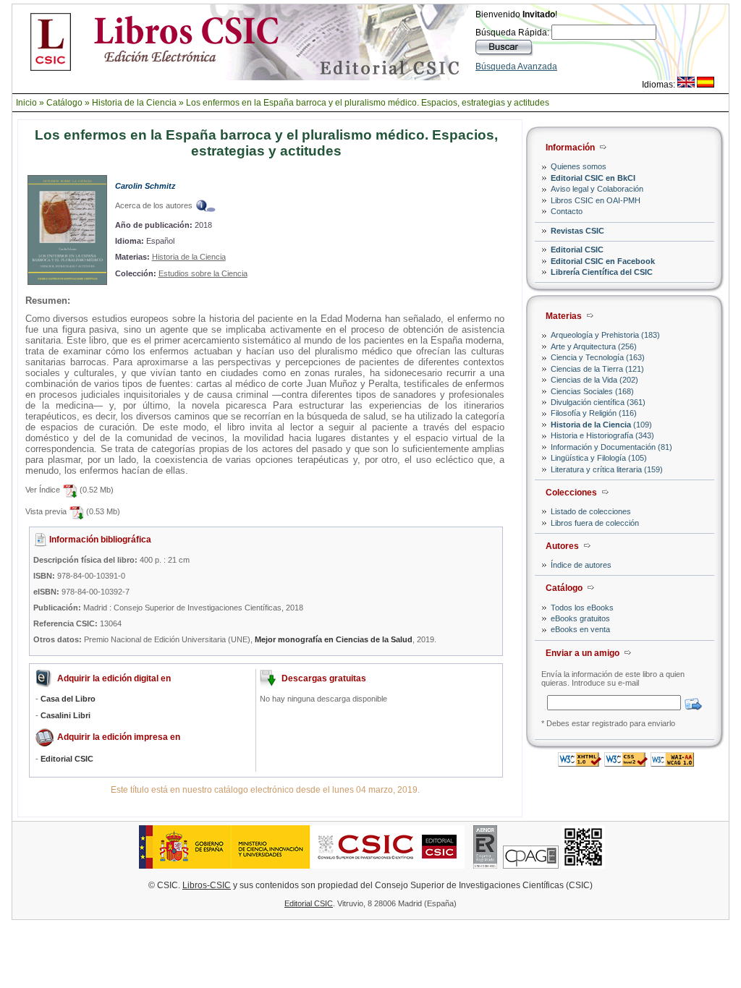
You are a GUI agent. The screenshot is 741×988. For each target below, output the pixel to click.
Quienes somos (578, 166)
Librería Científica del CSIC (602, 272)
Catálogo (64, 103)
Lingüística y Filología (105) (599, 457)
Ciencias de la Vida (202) (594, 379)
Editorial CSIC (577, 249)
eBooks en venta (580, 629)
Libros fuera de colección (595, 523)
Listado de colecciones (591, 511)
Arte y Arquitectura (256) (594, 346)
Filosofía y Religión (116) (594, 413)
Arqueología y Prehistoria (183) (605, 335)
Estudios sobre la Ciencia (202, 273)
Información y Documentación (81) (611, 447)
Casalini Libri (65, 715)
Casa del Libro (68, 698)
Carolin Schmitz (145, 186)
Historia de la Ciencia (134, 103)
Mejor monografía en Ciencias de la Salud (333, 639)
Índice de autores (581, 565)
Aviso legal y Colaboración (597, 188)
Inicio (26, 103)
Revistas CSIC (577, 230)
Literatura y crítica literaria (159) (607, 469)
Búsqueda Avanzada (516, 66)
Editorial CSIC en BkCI (593, 178)
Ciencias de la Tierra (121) (597, 369)
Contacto (567, 211)
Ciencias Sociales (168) (592, 391)
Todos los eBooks (582, 607)
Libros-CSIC (206, 885)
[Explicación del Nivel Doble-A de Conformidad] (672, 763)
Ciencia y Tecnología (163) (598, 357)
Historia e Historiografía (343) (602, 435)
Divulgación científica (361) (598, 402)
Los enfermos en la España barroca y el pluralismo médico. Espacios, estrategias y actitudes (367, 103)
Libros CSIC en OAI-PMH (595, 200)
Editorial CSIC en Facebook (603, 261)
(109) (601, 424)
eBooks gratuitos (580, 618)
